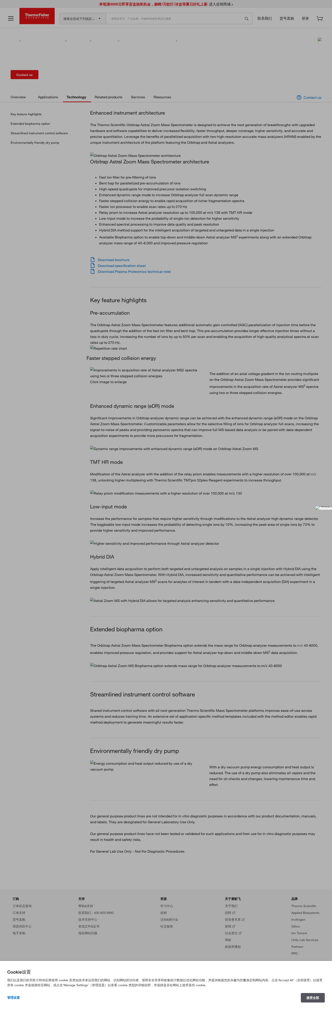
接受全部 (312, 998)
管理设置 (13, 997)
